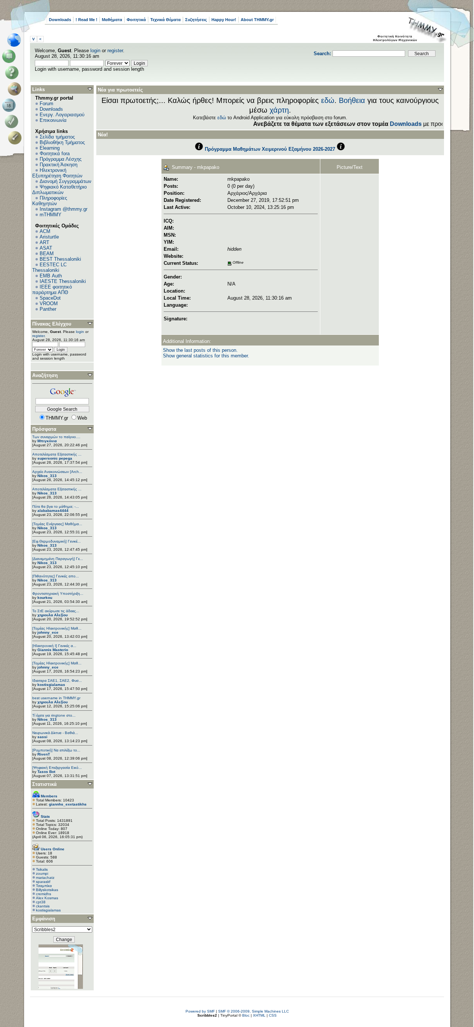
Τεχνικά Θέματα (165, 19)
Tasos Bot (46, 772)
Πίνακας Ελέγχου (51, 324)
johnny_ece (48, 632)
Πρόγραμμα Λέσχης (60, 159)
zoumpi (42, 873)
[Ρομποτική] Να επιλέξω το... (56, 750)
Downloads (60, 19)
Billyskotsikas (47, 890)
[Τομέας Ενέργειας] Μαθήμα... (57, 524)
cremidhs (43, 894)
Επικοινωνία (53, 120)
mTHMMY (50, 214)
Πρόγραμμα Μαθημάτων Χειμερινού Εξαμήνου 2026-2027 (270, 149)
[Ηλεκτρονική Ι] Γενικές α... (54, 646)
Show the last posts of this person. (200, 350)
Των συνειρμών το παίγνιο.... (56, 437)
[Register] (16, 138)
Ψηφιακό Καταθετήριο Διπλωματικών (59, 189)
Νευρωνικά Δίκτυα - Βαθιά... (55, 733)
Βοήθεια (352, 100)
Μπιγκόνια (47, 441)
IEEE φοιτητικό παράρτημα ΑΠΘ (52, 289)
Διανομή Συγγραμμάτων (65, 181)
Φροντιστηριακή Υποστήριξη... (57, 593)
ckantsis (43, 906)
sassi (42, 737)
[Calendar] (10, 105)
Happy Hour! (223, 19)
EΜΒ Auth (51, 276)
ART (44, 242)
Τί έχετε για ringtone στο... (54, 715)
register (115, 50)
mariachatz (45, 878)
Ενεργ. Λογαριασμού (62, 114)
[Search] (16, 89)
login (95, 50)
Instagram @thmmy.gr (63, 209)
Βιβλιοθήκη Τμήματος (62, 142)
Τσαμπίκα (44, 886)
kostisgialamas (51, 685)
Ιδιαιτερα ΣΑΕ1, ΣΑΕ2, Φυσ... (57, 680)
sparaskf (43, 882)
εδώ (327, 100)
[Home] (16, 40)
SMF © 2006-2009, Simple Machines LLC (253, 1011)
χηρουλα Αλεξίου (52, 615)
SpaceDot (50, 298)
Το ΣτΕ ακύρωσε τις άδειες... (55, 611)
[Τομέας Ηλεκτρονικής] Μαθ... (56, 628)
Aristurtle (49, 237)
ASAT (46, 248)
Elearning (50, 148)
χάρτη (279, 110)
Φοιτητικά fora (55, 153)
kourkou (44, 598)
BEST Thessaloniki (60, 259)
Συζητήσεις (196, 19)
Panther (48, 309)
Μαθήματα (112, 19)
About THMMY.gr (257, 19)
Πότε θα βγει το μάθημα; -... (55, 506)
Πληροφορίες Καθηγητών (49, 200)
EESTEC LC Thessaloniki (49, 267)
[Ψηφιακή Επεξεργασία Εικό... (57, 768)
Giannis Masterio (52, 650)
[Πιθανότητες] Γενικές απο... (55, 576)
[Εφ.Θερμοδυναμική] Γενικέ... (56, 541)
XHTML (259, 1015)
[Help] (13, 72)
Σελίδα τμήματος (57, 137)
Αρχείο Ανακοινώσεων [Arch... (57, 472)
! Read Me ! (86, 19)
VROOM (49, 303)
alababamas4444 (53, 511)
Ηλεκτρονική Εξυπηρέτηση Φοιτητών (57, 173)
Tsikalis (42, 869)
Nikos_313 (47, 476)
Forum (46, 103)
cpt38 (41, 902)
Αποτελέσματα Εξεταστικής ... (56, 454)
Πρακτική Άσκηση (58, 164)
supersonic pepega (54, 458)
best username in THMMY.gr (56, 698)
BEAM (47, 253)
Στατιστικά (44, 784)
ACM (45, 231)
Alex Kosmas (47, 898)
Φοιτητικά (136, 19)
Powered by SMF (200, 1011)
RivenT (43, 754)
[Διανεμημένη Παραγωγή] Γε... (57, 559)
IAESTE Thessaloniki (63, 281)
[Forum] (10, 56)
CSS (273, 1015)
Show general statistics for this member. (206, 356)
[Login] (13, 121)
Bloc (246, 1015)
